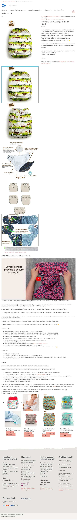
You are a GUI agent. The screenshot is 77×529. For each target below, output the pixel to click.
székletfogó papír (40, 374)
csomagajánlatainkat (9, 485)
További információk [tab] (13, 252)
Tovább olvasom (10, 433)
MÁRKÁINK (50, 16)
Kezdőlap (43, 16)
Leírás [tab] (6, 252)
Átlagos (43, 19)
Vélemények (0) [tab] (22, 252)
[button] (20, 16)
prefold (44, 343)
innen (54, 386)
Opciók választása (64, 435)
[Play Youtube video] (38, 279)
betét (34, 343)
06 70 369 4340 (12, 1)
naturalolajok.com (25, 490)
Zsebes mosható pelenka (59, 19)
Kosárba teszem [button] (48, 434)
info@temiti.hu (5, 1)
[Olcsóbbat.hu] (25, 498)
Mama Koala (57, 16)
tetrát (40, 343)
